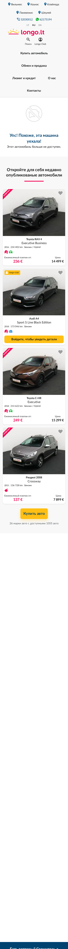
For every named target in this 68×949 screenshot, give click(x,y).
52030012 (27, 19)
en (40, 25)
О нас (52, 78)
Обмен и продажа (34, 65)
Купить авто (34, 514)
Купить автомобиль (34, 53)
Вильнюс (16, 4)
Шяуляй (46, 13)
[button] (28, 41)
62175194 (46, 19)
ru (34, 25)
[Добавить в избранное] (60, 193)
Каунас (34, 4)
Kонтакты (34, 90)
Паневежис (26, 13)
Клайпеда (53, 4)
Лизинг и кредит (24, 78)
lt (28, 25)
